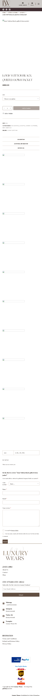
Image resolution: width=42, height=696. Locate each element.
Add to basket (26, 107)
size (4, 94)
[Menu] (38, 4)
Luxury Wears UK (11, 623)
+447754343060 (11, 604)
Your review (7, 508)
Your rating (5, 484)
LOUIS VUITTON (12, 130)
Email (5, 498)
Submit (5, 541)
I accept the (11, 530)
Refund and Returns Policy (11, 640)
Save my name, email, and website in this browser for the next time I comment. (21, 534)
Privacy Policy (14, 530)
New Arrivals (7, 127)
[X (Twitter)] (9, 9)
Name (5, 489)
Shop (4, 574)
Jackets (22, 125)
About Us (5, 569)
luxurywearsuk (10, 610)
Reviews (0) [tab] (21, 148)
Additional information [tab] (21, 143)
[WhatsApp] (6, 9)
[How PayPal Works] (21, 659)
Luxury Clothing (31, 125)
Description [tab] (21, 139)
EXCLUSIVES (15, 125)
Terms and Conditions (10, 638)
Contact (5, 572)
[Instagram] (3, 9)
